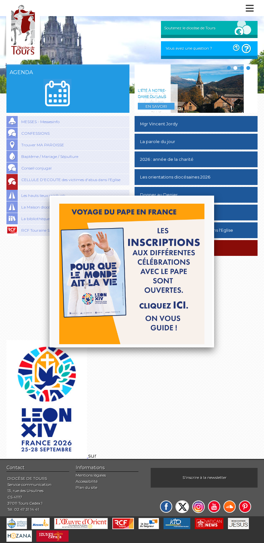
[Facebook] (166, 506)
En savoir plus (156, 107)
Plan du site (86, 487)
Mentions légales (91, 475)
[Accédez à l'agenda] (57, 93)
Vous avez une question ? (189, 48)
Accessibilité (87, 481)
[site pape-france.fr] (47, 456)
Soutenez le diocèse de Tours (189, 27)
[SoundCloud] (229, 506)
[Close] (214, 195)
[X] (182, 506)
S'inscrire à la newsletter (205, 477)
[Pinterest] (245, 506)
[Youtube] (214, 506)
